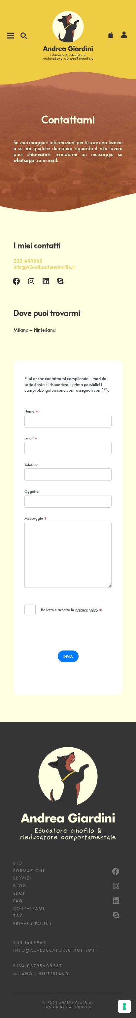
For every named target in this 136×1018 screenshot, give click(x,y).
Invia (68, 656)
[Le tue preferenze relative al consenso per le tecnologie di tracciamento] (124, 1006)
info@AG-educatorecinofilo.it (44, 267)
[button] (23, 35)
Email (31, 438)
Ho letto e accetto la (71, 609)
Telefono (31, 465)
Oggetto (31, 491)
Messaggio (35, 518)
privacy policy (86, 609)
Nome (31, 411)
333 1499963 (28, 261)
